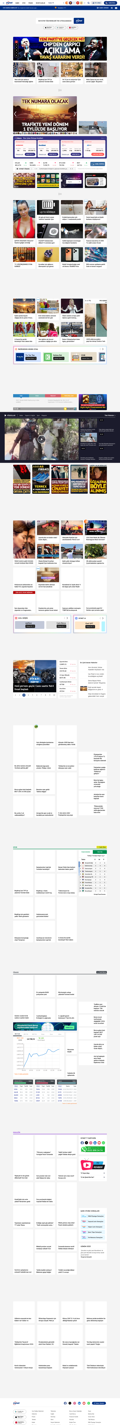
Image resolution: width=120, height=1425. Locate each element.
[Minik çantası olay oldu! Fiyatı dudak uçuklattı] (67, 1201)
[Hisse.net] (24, 180)
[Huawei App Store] (19, 1423)
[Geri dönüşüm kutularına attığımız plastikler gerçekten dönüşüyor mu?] (45, 732)
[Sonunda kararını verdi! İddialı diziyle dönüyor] (67, 1236)
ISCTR (59, 1092)
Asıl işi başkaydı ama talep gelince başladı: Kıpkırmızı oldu (99, 1059)
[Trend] (70, 2)
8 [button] (45, 695)
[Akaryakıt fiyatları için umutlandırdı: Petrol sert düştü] (72, 527)
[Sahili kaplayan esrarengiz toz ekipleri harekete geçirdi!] (72, 231)
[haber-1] (21, 479)
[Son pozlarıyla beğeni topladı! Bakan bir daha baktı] (45, 1189)
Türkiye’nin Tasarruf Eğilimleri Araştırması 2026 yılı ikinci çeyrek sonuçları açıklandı (24, 1345)
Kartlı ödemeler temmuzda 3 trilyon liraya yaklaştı (24, 1368)
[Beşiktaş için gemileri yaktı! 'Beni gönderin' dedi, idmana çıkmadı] (59, 133)
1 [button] (15, 695)
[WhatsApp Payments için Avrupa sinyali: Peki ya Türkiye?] (48, 1308)
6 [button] (36, 695)
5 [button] (32, 695)
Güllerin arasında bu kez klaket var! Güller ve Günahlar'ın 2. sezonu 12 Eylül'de (23, 1321)
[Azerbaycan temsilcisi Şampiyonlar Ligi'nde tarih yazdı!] (45, 928)
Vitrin (52, 1419)
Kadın (33, 1422)
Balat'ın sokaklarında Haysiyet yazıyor (70, 1367)
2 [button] (19, 695)
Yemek (34, 1419)
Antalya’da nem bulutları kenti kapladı (99, 796)
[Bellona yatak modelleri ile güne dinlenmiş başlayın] (96, 1308)
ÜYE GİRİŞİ (97, 3)
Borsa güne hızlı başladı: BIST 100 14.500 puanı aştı (99, 1033)
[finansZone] (93, 402)
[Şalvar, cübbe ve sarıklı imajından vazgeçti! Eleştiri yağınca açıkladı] (38, 133)
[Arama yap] (88, 3)
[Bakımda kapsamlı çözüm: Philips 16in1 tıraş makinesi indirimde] (45, 756)
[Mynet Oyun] (48, 180)
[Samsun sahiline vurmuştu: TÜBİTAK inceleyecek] (72, 598)
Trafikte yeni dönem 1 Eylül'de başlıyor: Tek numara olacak (100, 1007)
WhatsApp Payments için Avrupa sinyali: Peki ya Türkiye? (47, 1320)
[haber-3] (60, 479)
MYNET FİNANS (24, 169)
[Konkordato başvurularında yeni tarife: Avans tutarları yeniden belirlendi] (72, 133)
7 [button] (41, 695)
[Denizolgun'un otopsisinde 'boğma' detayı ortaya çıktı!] (46, 133)
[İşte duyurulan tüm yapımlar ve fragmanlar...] (24, 598)
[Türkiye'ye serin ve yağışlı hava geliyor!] (76, 133)
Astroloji (53, 1417)
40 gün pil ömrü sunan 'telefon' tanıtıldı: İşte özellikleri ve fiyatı (28, 8)
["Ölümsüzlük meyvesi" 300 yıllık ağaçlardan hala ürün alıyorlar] (86, 809)
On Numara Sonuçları (95, 1237)
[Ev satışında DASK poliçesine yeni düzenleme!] (27, 133)
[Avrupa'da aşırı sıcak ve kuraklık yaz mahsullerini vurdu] (45, 803)
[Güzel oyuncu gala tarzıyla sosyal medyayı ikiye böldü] (24, 539)
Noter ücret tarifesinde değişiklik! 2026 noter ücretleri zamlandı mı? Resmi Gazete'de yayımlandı (99, 1023)
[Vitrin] (74, 2)
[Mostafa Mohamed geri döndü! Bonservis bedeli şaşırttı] (44, 133)
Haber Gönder (100, 1403)
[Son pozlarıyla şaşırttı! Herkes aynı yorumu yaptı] (96, 587)
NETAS (38, 1098)
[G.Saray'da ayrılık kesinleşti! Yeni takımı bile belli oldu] (24, 329)
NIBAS (16, 1098)
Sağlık (52, 1414)
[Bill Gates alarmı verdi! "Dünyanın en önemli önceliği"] (33, 133)
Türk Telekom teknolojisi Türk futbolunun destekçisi (96, 1367)
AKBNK (60, 1095)
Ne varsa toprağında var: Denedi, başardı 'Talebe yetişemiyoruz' (71, 1344)
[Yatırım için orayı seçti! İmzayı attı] (67, 1166)
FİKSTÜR (99, 852)
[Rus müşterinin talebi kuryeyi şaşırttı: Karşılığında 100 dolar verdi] (18, 133)
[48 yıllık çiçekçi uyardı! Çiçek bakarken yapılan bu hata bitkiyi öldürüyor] (96, 551)
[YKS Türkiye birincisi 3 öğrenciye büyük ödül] (14, 133)
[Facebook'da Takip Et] (82, 1142)
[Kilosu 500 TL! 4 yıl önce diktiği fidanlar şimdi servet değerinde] (72, 1308)
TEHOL (38, 1089)
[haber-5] (98, 479)
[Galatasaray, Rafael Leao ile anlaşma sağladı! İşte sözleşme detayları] (61, 133)
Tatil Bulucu (91, 1419)
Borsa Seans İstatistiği (75, 1411)
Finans (33, 1417)
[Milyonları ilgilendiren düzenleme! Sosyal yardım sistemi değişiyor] (35, 133)
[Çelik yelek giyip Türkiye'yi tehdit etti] (57, 133)
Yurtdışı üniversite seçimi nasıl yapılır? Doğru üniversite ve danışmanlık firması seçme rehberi (95, 1345)
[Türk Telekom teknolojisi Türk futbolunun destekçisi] (96, 1355)
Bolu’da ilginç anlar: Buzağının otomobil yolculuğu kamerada (99, 784)
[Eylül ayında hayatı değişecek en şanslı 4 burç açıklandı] (24, 306)
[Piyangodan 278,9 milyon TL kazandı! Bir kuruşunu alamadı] (86, 757)
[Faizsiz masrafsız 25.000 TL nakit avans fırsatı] (31, 133)
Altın (59, 1034)
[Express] (81, 2)
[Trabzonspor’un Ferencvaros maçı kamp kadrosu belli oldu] (67, 881)
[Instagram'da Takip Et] (90, 1142)
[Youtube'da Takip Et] (99, 1142)
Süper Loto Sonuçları (95, 1227)
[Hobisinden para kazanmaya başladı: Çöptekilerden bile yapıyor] (48, 1355)
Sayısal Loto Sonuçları (95, 1221)
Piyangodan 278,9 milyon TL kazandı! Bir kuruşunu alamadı (100, 757)
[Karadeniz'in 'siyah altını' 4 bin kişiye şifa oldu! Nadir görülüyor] (72, 575)
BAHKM (16, 1095)
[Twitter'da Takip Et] (86, 1142)
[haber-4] (79, 479)
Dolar (42, 1034)
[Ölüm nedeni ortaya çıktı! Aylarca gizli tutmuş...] (72, 306)
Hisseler (71, 1419)
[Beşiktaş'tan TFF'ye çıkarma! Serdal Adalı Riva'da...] (23, 869)
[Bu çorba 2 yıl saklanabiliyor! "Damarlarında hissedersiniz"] (23, 803)
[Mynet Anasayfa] (9, 2)
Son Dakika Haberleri (38, 1411)
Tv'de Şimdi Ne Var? (87, 1177)
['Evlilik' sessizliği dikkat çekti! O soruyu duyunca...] (67, 1260)
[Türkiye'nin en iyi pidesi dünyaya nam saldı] (67, 756)
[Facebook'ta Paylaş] (91, 1256)
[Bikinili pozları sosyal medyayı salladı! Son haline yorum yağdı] (45, 1236)
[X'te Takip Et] (70, 1403)
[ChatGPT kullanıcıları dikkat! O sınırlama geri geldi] (48, 231)
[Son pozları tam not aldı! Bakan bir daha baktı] (45, 1166)
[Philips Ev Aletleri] (67, 2)
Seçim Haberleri (55, 1422)
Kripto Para (72, 1422)
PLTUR (38, 1092)
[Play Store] (19, 1412)
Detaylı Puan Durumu (99, 894)
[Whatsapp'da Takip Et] (103, 1142)
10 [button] (54, 695)
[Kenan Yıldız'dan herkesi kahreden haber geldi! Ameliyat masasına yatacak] (50, 133)
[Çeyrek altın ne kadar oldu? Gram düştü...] (48, 527)
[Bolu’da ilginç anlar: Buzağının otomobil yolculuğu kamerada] (86, 783)
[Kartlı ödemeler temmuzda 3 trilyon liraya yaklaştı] (24, 1355)
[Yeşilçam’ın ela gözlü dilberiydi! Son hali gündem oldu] (23, 1154)
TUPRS (60, 1098)
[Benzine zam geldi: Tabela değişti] (45, 779)
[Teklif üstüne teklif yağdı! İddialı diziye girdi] (67, 1142)
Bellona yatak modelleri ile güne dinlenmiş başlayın (96, 1319)
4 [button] (28, 695)
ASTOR (60, 1101)
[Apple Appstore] (19, 1417)
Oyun (89, 1411)
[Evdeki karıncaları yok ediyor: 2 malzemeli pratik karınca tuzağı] (72, 207)
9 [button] (49, 695)
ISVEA (15, 1089)
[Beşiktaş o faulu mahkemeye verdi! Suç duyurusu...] (45, 881)
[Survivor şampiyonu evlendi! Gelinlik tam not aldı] (23, 1248)
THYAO (60, 1089)
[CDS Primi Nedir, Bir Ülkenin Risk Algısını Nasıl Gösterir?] (96, 527)
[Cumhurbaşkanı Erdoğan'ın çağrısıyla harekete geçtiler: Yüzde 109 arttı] (45, 1006)
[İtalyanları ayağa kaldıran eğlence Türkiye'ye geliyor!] (86, 770)
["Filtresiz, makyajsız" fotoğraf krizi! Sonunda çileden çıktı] (45, 1142)
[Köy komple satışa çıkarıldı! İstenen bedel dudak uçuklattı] (67, 982)
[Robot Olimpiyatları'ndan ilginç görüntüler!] (72, 329)
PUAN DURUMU (85, 852)
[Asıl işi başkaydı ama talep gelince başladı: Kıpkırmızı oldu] (74, 133)
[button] (3, 3)
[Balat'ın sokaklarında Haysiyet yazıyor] (72, 1355)
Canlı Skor (102, 847)
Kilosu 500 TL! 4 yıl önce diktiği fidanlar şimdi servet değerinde (71, 1320)
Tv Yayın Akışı (85, 1173)
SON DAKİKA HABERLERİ (10, 8)
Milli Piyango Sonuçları (96, 1216)
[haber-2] (41, 479)
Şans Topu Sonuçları (95, 1232)
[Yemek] (78, 2)
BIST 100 (20, 1038)
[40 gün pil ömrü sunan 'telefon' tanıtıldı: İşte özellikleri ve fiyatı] (48, 207)
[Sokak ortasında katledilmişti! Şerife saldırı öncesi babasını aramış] (29, 133)
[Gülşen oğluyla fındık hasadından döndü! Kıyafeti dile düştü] (67, 133)
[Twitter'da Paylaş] (95, 1256)
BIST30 (34, 1034)
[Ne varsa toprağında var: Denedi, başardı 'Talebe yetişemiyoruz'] (72, 1332)
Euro (51, 1034)
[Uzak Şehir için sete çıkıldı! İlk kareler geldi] (23, 1189)
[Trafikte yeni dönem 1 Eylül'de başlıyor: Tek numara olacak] (20, 133)
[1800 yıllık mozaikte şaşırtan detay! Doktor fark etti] (96, 318)
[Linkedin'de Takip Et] (95, 1142)
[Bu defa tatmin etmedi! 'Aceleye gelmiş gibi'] (23, 744)
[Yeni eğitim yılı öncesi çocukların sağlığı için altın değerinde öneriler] (48, 329)
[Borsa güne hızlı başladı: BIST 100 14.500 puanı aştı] (23, 779)
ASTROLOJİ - (73, 178)
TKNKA (16, 1101)
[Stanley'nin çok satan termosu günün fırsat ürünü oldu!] (48, 598)
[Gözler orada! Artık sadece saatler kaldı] (23, 994)
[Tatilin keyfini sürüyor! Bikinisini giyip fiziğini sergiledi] (45, 1260)
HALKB (16, 1092)
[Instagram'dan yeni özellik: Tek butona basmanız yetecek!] (65, 133)
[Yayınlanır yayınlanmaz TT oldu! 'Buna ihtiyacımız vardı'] (23, 1213)
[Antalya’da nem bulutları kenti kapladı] (86, 796)
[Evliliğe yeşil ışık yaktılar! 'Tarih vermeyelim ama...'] (45, 1213)
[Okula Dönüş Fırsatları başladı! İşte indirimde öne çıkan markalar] (48, 551)
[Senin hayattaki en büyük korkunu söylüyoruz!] (96, 207)
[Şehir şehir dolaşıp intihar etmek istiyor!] (72, 551)
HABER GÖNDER (104, 8)
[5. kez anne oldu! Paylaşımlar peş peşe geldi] (67, 791)
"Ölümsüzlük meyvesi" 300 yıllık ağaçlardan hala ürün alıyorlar (99, 810)
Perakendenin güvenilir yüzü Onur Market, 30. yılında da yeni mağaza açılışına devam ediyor (46, 1345)
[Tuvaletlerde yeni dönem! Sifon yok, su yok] (45, 114)
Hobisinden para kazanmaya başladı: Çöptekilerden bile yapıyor (48, 1368)
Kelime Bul (91, 1414)
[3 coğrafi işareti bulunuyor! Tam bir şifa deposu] (40, 133)
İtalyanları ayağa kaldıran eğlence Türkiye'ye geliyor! (99, 770)
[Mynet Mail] (116, 8)
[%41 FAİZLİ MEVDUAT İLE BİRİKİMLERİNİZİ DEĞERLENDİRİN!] (48, 133)
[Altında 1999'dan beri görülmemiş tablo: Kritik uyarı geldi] (67, 732)
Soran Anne (91, 1417)
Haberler (34, 1414)
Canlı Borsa (102, 972)
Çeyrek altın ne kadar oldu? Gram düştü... (99, 1046)
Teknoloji (53, 1411)
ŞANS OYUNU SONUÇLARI (90, 1211)
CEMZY (38, 1101)
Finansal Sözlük (73, 1417)
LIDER (37, 1095)
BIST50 (26, 1034)
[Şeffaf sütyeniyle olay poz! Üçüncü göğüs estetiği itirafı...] (24, 219)
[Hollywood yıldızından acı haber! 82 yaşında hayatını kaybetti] (24, 575)
